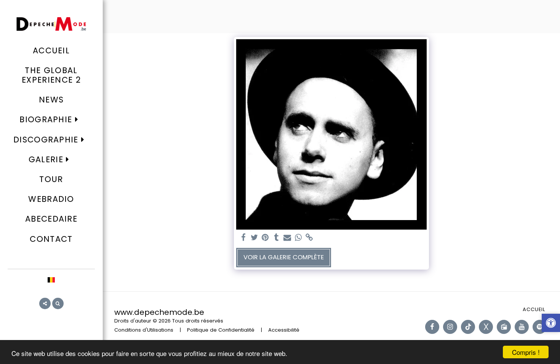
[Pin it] (265, 237)
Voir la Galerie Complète (283, 257)
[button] (51, 120)
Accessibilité (283, 330)
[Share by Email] (287, 237)
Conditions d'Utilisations (143, 330)
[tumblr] (276, 237)
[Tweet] (254, 237)
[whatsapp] (298, 237)
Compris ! (526, 352)
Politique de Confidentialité (220, 330)
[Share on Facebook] (243, 237)
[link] (310, 237)
